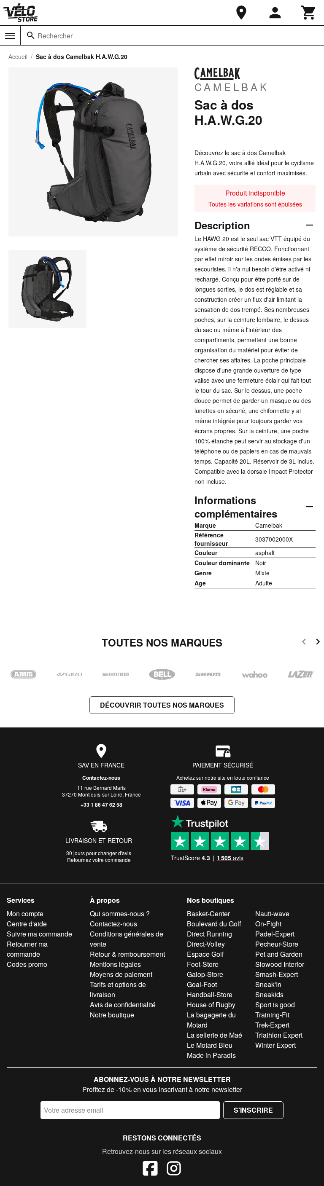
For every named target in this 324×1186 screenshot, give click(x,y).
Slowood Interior (279, 964)
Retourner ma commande (27, 949)
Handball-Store (209, 994)
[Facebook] (150, 1169)
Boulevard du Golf (214, 923)
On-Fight (268, 923)
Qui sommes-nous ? (120, 913)
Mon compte (25, 913)
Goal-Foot (202, 984)
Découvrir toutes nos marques (162, 705)
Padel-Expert (274, 934)
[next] (318, 643)
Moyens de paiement (121, 974)
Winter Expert (275, 1045)
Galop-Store (205, 974)
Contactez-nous (101, 777)
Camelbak (231, 86)
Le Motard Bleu (209, 1045)
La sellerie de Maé (214, 1035)
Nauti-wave (272, 913)
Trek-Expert (272, 1025)
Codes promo (27, 964)
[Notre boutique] (241, 12)
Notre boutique (112, 1015)
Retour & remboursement (127, 954)
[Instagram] (173, 1169)
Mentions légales (115, 964)
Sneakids (269, 994)
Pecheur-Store (276, 944)
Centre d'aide (27, 923)
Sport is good (275, 1004)
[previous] (304, 643)
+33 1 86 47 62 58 (101, 804)
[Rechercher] (31, 35)
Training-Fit (272, 1015)
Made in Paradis (211, 1055)
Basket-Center (208, 913)
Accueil (17, 56)
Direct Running (209, 934)
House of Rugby (211, 1004)
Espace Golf (205, 954)
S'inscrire (253, 1110)
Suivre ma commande (39, 934)
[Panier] (308, 12)
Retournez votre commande (99, 859)
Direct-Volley (206, 944)
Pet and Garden (278, 954)
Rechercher (55, 35)
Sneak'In (268, 984)
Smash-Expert (276, 974)
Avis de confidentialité (123, 1004)
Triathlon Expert (278, 1035)
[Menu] (10, 36)
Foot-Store (203, 964)
